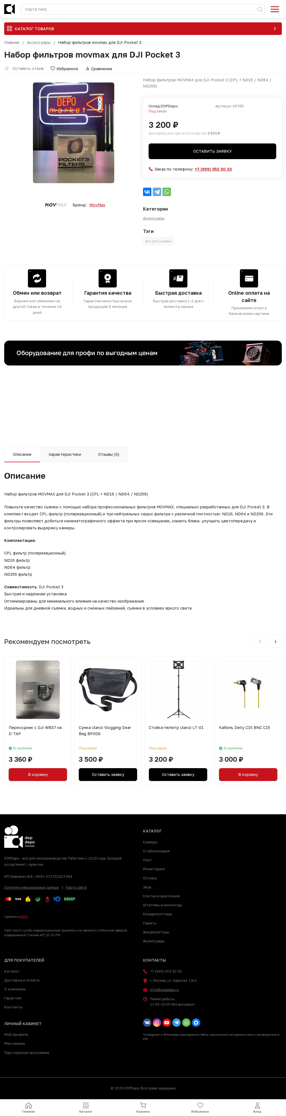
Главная (11, 42)
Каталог (12, 971)
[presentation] (259, 641)
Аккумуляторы (156, 932)
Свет (147, 860)
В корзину (38, 774)
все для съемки (158, 241)
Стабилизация (156, 851)
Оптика (150, 878)
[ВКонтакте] (147, 192)
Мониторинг (154, 869)
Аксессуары (39, 42)
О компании (15, 989)
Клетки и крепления (161, 896)
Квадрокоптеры (157, 914)
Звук (147, 887)
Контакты (13, 1007)
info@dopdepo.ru (164, 990)
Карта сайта (76, 887)
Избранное (67, 68)
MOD (24, 916)
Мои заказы (14, 1043)
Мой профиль (16, 1034)
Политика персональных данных (31, 887)
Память (149, 923)
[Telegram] (157, 192)
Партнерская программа (26, 1052)
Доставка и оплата (21, 980)
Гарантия (12, 998)
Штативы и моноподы (162, 905)
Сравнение (101, 68)
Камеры (150, 842)
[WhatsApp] (167, 192)
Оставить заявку (212, 151)
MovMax (97, 205)
